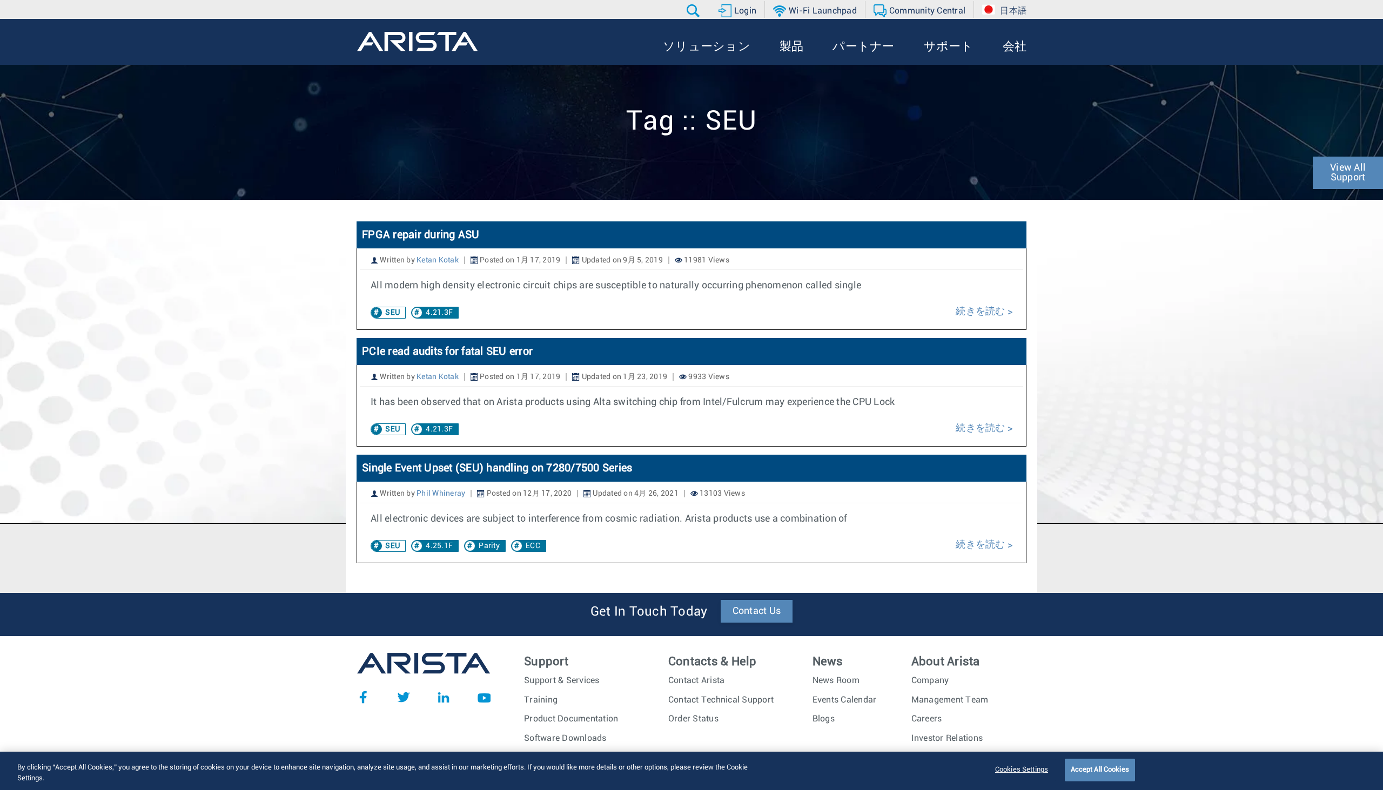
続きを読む (982, 311)
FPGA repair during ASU (421, 234)
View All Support (1348, 173)
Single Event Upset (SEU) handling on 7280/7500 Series (497, 468)
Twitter (403, 697)
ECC (533, 546)
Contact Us (757, 611)
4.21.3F (439, 312)
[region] (691, 771)
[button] (694, 10)
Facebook (363, 697)
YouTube (484, 697)
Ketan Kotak (438, 260)
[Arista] (417, 41)
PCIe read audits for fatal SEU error (447, 351)
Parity (489, 546)
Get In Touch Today (649, 611)
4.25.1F (439, 546)
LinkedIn (443, 697)
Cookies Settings (1021, 769)
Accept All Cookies (1100, 769)
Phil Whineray (441, 493)
